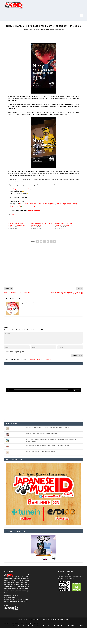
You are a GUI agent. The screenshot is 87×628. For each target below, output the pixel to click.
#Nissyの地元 (38, 204)
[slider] (77, 389)
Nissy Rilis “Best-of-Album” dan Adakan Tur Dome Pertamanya (63, 224)
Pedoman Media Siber (54, 626)
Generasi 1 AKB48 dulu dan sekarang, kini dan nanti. (41, 433)
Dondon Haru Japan (48, 619)
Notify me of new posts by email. (15, 352)
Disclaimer (64, 626)
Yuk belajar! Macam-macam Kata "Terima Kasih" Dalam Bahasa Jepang (47, 445)
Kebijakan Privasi (42, 626)
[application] (43, 390)
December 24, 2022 (34, 210)
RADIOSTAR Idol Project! (62, 619)
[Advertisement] (35, 16)
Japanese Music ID (36, 619)
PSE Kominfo (68, 577)
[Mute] (74, 390)
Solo (59, 29)
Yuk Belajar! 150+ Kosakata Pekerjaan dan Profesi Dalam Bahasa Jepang (47, 427)
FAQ (81, 626)
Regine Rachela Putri (34, 29)
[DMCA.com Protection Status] (76, 591)
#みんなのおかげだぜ (49, 204)
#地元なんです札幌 (62, 204)
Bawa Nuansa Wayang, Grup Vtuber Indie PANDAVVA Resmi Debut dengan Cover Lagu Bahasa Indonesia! (51, 440)
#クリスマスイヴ (16, 206)
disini (66, 185)
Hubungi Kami (17, 626)
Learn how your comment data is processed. (38, 359)
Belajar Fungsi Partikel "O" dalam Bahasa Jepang (40, 451)
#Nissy (21, 204)
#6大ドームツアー (29, 204)
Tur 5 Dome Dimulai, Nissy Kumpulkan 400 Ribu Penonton (16, 224)
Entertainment (54, 29)
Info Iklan (24, 626)
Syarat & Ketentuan (73, 626)
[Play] (8, 390)
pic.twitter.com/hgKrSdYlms (32, 206)
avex (13, 214)
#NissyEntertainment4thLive (20, 189)
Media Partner (32, 626)
